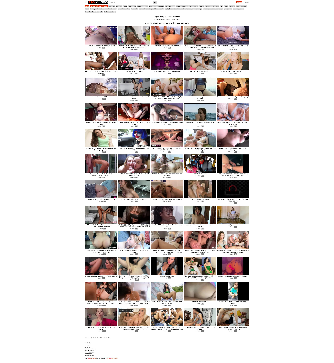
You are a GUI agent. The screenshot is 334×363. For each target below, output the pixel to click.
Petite (105, 11)
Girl (173, 6)
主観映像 (168, 9)
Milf (170, 6)
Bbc (102, 11)
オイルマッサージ (238, 9)
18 (105, 9)
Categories (93, 6)
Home (87, 6)
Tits (137, 9)
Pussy (125, 6)
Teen (134, 6)
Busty (150, 9)
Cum (155, 6)
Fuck (150, 6)
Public (226, 6)
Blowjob (178, 6)
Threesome (186, 9)
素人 (155, 9)
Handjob (87, 11)
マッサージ (213, 9)
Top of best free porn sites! (111, 358)
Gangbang (161, 6)
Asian (132, 9)
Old (98, 9)
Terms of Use (107, 337)
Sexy (140, 9)
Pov (116, 9)
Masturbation (95, 11)
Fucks (87, 9)
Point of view (121, 9)
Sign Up (239, 2)
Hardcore (232, 6)
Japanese (243, 6)
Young (145, 9)
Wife (213, 6)
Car (163, 9)
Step (159, 9)
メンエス (220, 9)
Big (117, 6)
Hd (108, 9)
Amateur (145, 6)
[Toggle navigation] (86, 2)
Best (128, 9)
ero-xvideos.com (92, 358)
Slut (112, 9)
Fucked (139, 6)
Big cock (179, 9)
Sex (121, 6)
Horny (190, 6)
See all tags (112, 11)
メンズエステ (228, 9)
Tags (100, 6)
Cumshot (205, 9)
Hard (237, 6)
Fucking (202, 6)
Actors (105, 6)
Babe (217, 6)
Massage (92, 9)
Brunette (208, 6)
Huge (173, 9)
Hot (166, 6)
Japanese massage (196, 9)
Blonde (196, 6)
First (102, 9)
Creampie (184, 6)
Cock (129, 6)
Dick (221, 6)
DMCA (94, 337)
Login (247, 2)
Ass (114, 6)
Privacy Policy (100, 337)
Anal (110, 6)
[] (155, 2)
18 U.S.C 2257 (88, 337)
